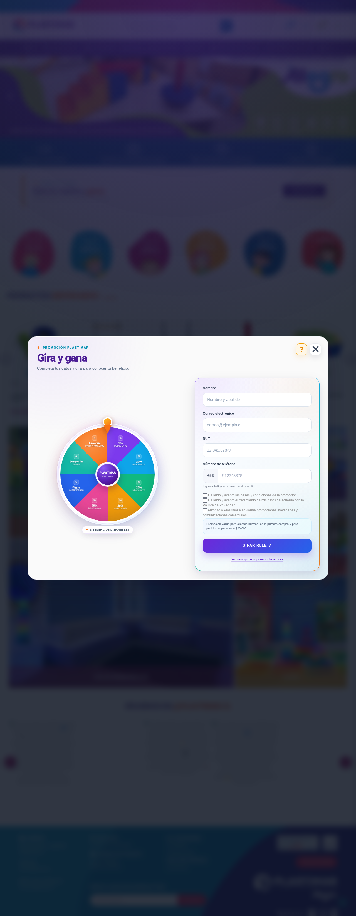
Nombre (209, 388)
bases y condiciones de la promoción (269, 495)
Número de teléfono (219, 464)
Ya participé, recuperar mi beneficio (257, 559)
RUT (206, 439)
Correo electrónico (218, 413)
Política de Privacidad (219, 505)
